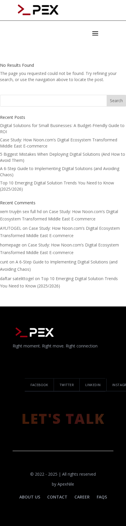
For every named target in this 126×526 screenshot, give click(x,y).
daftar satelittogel (17, 278)
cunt (4, 262)
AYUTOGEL (10, 228)
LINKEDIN (93, 385)
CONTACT (57, 497)
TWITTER (66, 385)
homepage (10, 245)
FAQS (102, 497)
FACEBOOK (39, 385)
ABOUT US (29, 497)
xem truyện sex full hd (21, 211)
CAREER (82, 497)
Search (116, 100)
